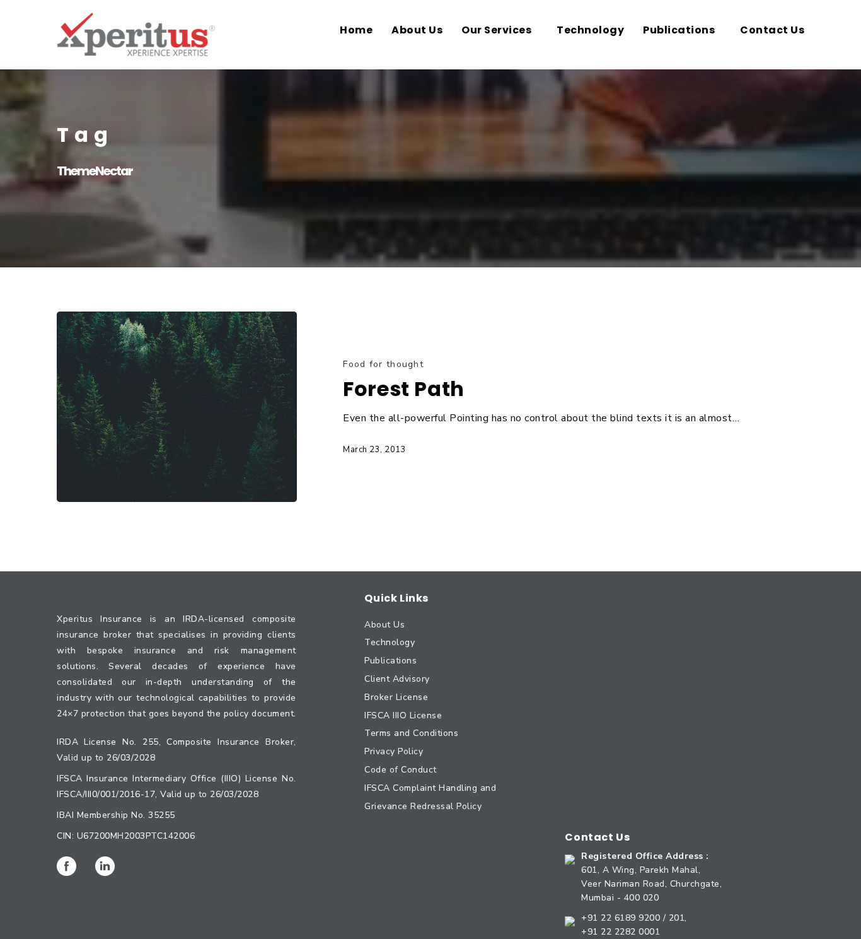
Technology (389, 642)
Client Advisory (397, 679)
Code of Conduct (400, 770)
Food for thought (383, 364)
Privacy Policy (393, 751)
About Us (384, 625)
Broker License (396, 697)
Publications (390, 661)
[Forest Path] (177, 407)
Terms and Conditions (411, 733)
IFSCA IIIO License (403, 715)
